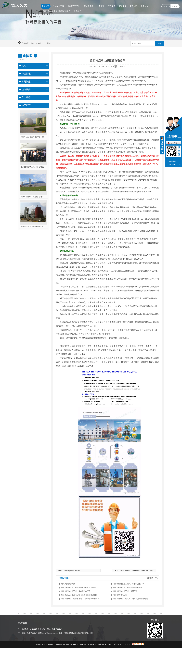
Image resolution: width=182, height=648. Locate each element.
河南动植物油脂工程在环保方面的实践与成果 (78, 587)
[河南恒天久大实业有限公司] (14, 7)
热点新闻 (26, 89)
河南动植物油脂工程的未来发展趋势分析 (128, 584)
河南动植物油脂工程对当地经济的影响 (128, 587)
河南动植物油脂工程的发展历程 (125, 591)
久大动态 (26, 97)
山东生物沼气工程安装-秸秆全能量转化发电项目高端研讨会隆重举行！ (33, 167)
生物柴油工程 (58, 6)
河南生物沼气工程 (120, 595)
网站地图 (101, 644)
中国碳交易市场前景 (72, 571)
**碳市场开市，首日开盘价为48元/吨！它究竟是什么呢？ (141, 571)
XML (111, 644)
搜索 (160, 43)
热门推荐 (26, 105)
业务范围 (100, 6)
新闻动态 (133, 6)
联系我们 (77, 11)
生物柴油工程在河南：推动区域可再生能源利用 (79, 595)
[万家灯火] (138, 644)
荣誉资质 (122, 6)
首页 (32, 43)
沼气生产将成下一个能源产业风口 (33, 226)
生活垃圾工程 (87, 6)
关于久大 (144, 6)
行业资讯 (48, 43)
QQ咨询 (174, 143)
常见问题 (26, 81)
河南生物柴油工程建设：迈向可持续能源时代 (130, 599)
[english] (165, 6)
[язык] (175, 6)
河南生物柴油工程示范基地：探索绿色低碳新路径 (80, 599)
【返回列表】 (150, 578)
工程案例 (111, 6)
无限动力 (126, 644)
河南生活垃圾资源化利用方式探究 (56, 11)
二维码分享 (122, 66)
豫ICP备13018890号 (88, 644)
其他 (24, 65)
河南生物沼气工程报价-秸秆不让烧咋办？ (33, 197)
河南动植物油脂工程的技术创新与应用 (76, 591)
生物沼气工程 (73, 6)
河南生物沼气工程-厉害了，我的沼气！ (33, 137)
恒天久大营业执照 (68, 584)
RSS (107, 644)
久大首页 (45, 6)
